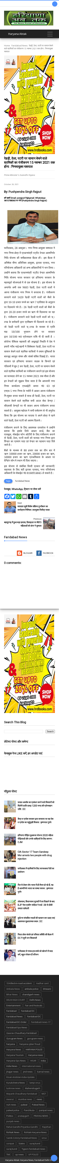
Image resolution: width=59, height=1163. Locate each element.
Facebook (48, 553)
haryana (10, 1044)
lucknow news (13, 1088)
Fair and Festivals (33, 1005)
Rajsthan (46, 1126)
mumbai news (25, 1099)
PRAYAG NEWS (41, 1115)
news (39, 1099)
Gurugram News (14, 1038)
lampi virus (35, 1082)
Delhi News (35, 999)
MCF (44, 1093)
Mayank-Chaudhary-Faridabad (21, 1093)
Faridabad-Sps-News (16, 1027)
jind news (28, 1071)
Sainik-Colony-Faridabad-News (21, 1137)
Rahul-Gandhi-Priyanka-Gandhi (22, 1126)
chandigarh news (30, 994)
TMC (8, 1154)
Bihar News (12, 994)
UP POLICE (33, 1154)
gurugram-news (35, 1038)
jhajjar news (12, 1071)
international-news (31, 1066)
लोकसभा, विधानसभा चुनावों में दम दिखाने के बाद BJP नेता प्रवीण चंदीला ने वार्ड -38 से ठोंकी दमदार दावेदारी (36, 905)
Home (7, 45)
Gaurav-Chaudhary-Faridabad (21, 1033)
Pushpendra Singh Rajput (25, 191)
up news (19, 1154)
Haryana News (13, 1049)
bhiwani (47, 988)
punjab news (12, 1121)
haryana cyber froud (30, 1044)
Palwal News (38, 1104)
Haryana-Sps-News (16, 1060)
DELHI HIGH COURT (15, 999)
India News (11, 1066)
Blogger (27, 553)
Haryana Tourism (15, 1055)
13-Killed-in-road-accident (19, 983)
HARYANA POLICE (34, 1049)
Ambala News (13, 988)
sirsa (44, 1137)
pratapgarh (23, 1115)
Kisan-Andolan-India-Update (20, 1077)
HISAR (33, 1060)
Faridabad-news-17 (40, 1022)
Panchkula (29, 1110)
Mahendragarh (32, 1088)
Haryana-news (35, 1055)
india (43, 1060)
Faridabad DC (28, 1010)
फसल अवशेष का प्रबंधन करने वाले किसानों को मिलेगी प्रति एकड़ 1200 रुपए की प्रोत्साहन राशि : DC (36, 805)
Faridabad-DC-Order (16, 1022)
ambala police (32, 988)
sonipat (10, 1143)
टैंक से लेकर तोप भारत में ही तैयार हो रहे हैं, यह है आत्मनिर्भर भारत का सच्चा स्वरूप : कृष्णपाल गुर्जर (35, 888)
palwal (24, 1104)
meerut (10, 1099)
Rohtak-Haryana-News (35, 1132)
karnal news (43, 1071)
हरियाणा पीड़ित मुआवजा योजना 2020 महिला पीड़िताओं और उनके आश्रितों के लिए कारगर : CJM (35, 838)
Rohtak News (13, 1132)
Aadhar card (42, 983)
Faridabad (11, 1010)
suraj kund (35, 1143)
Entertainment (13, 1005)
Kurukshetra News (15, 1082)
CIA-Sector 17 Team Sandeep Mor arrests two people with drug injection (35, 855)
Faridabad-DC (34, 1016)
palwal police (12, 1110)
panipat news (46, 1110)
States (22, 1143)
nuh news (11, 1104)
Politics (9, 1115)
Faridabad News (19, 45)
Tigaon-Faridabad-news (33, 1148)
